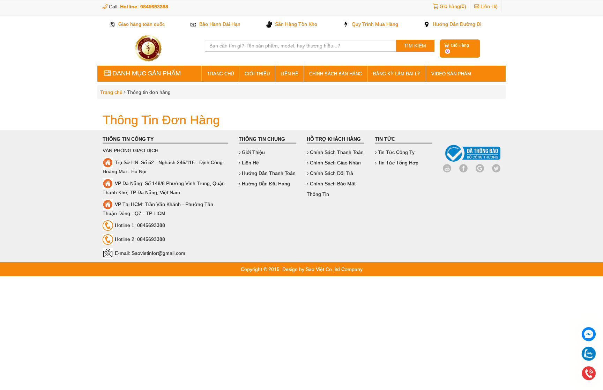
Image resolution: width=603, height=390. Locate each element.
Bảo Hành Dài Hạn (219, 24)
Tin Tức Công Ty (396, 152)
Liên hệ (289, 73)
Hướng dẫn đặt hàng (265, 183)
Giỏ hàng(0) (453, 6)
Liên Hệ (488, 6)
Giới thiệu (257, 73)
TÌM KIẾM (415, 46)
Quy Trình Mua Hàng (374, 24)
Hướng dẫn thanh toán (268, 173)
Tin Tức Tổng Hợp (397, 162)
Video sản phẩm (451, 73)
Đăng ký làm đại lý (396, 73)
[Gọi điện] (589, 374)
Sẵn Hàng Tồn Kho (295, 24)
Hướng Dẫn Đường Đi (456, 24)
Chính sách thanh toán (336, 152)
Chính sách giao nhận (334, 162)
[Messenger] (589, 335)
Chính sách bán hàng (335, 73)
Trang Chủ (220, 73)
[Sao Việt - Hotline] (589, 354)
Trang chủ (109, 92)
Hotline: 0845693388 (144, 6)
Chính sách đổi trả (330, 173)
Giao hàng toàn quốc (141, 24)
